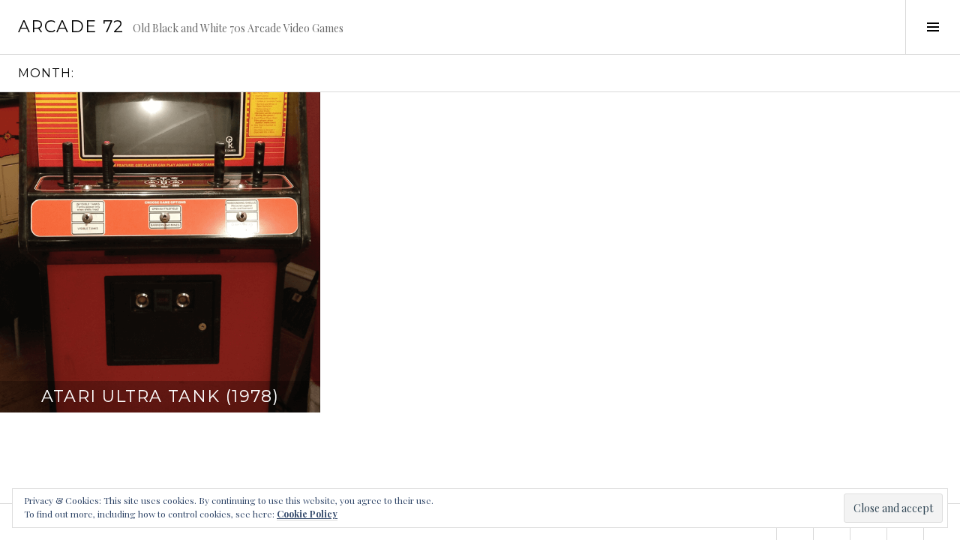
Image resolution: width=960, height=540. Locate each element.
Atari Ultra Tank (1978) (160, 396)
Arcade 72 (71, 26)
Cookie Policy (307, 514)
